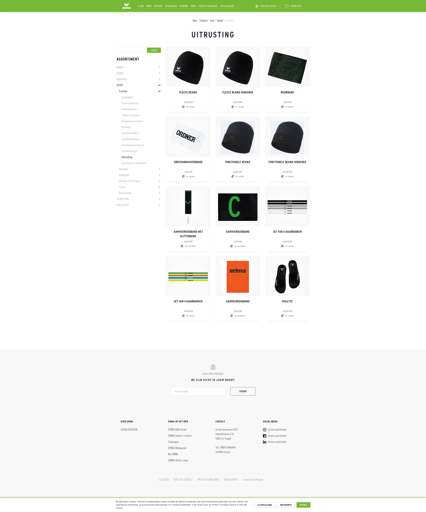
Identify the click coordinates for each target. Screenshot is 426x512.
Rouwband (287, 92)
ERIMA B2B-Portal (177, 429)
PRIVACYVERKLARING (208, 479)
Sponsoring (171, 6)
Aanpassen (264, 505)
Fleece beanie (188, 92)
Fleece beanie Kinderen (237, 92)
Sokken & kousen (130, 115)
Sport (119, 85)
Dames (120, 67)
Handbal (123, 169)
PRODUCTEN (295, 6)
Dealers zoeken (268, 6)
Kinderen (121, 79)
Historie (158, 6)
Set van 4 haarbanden (188, 301)
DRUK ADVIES (231, 479)
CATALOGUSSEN (227, 6)
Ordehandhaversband (188, 162)
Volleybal (124, 175)
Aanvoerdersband (238, 231)
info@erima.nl (222, 452)
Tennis (122, 187)
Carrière (183, 6)
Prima (303, 505)
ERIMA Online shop (178, 460)
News (193, 6)
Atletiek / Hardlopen (130, 181)
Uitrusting (126, 157)
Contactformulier (208, 6)
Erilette (287, 301)
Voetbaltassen (129, 151)
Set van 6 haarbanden (287, 231)
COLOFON (164, 479)
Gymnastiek (125, 193)
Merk (148, 6)
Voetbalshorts (129, 109)
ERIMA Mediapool (177, 448)
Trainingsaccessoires (132, 145)
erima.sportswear (277, 429)
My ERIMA (173, 454)
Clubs (141, 6)
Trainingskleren (129, 103)
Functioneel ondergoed (133, 163)
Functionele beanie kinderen (287, 162)
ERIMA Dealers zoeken (180, 435)
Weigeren (286, 505)
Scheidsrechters (130, 133)
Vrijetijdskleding (130, 139)
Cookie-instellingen (252, 479)
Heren (119, 73)
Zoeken (243, 391)
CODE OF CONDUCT (183, 479)
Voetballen (127, 97)
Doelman (126, 127)
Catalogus (173, 442)
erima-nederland (276, 442)
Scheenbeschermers (132, 121)
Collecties (122, 205)
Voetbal (123, 91)
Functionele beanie (237, 162)
